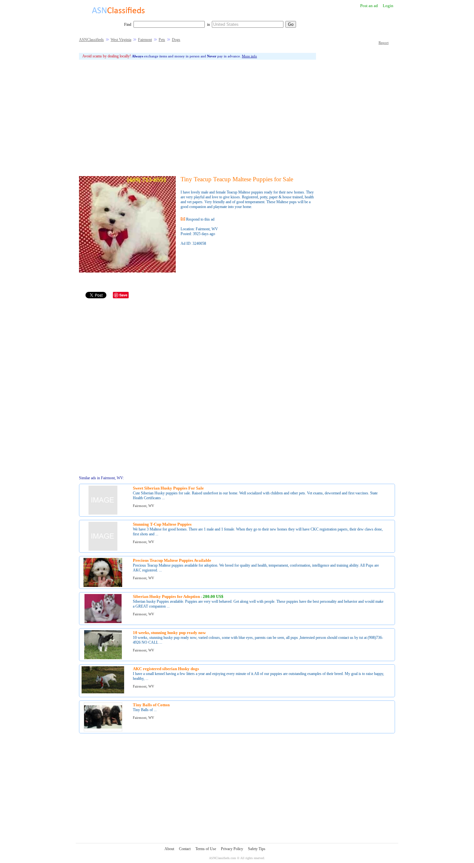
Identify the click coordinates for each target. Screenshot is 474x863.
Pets (162, 39)
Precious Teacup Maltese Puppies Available (172, 560)
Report (384, 43)
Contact (185, 849)
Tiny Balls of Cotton (151, 704)
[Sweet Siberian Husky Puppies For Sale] (102, 513)
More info (249, 56)
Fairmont (145, 39)
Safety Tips (256, 849)
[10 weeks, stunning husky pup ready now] (103, 658)
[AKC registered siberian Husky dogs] (103, 692)
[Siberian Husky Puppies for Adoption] (103, 622)
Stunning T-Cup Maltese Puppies (162, 524)
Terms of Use (205, 849)
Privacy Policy (232, 849)
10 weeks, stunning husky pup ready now (169, 632)
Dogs (176, 39)
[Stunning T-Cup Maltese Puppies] (102, 549)
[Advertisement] (197, 118)
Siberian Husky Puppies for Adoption (166, 596)
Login (388, 5)
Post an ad (369, 5)
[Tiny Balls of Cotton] (103, 730)
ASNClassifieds (91, 39)
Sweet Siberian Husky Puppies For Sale (168, 488)
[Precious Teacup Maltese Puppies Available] (103, 586)
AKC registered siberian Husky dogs (166, 668)
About (169, 849)
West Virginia (121, 39)
